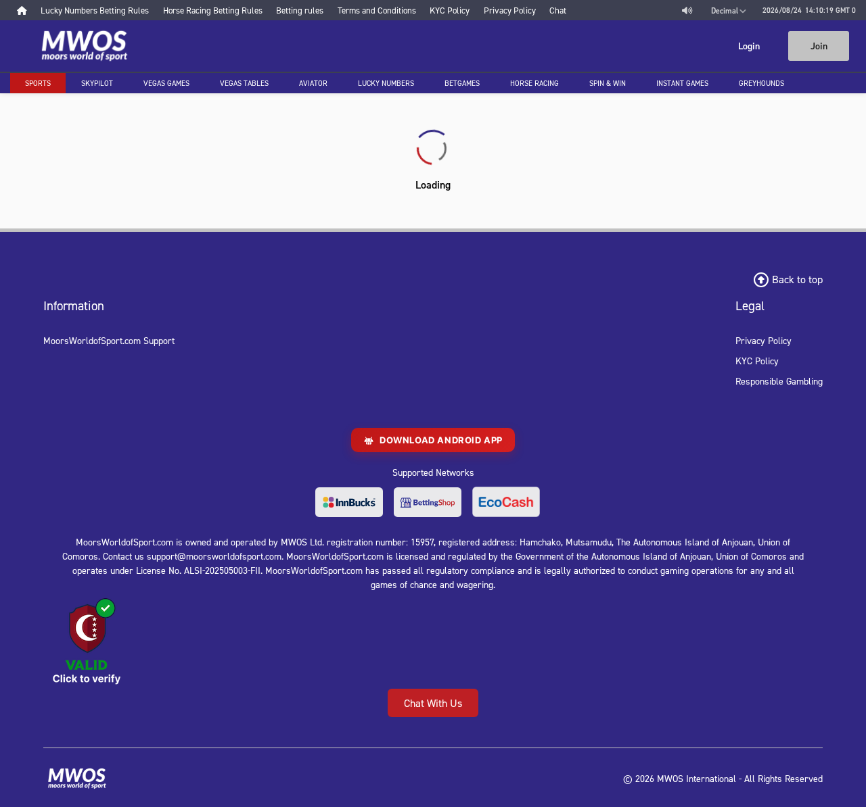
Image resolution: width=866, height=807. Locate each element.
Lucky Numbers (386, 83)
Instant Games (682, 83)
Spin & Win (607, 83)
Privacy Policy (763, 340)
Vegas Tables (244, 83)
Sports (38, 83)
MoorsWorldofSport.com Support (109, 340)
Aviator (313, 83)
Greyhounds (761, 83)
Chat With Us (433, 703)
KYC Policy (757, 360)
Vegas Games (166, 83)
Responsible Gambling (779, 381)
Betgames (462, 83)
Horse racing (534, 83)
